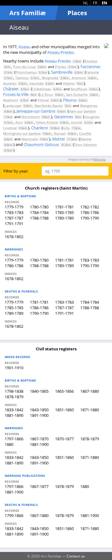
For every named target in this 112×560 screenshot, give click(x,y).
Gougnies (92, 116)
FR (95, 3)
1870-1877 (64, 439)
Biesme (85, 139)
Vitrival (43, 100)
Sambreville (61, 72)
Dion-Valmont (85, 144)
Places (77, 13)
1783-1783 (14, 212)
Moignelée (50, 77)
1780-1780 (39, 207)
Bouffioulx (79, 89)
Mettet (58, 139)
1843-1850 (39, 410)
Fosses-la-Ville (16, 94)
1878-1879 (14, 397)
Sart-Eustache (77, 94)
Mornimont (30, 116)
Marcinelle (29, 139)
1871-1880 (89, 410)
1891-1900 (39, 415)
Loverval (10, 128)
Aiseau (24, 46)
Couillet (85, 133)
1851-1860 (64, 410)
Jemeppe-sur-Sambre (35, 111)
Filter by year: (15, 171)
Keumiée (37, 83)
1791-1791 (14, 223)
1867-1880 (89, 391)
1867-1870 (39, 439)
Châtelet (11, 89)
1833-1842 (14, 410)
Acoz (19, 122)
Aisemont (10, 100)
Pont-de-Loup (24, 66)
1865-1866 (64, 391)
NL (85, 3)
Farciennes (90, 66)
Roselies (90, 61)
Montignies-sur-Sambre (22, 133)
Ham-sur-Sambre (82, 111)
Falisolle (92, 72)
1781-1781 (64, 207)
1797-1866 (14, 439)
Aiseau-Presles (60, 52)
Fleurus (70, 100)
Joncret (76, 122)
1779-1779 (14, 207)
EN (104, 3)
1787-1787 (14, 218)
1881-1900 (39, 444)
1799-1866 (14, 515)
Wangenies (88, 105)
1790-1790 (89, 218)
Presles (60, 66)
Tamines (22, 77)
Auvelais (9, 83)
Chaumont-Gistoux (41, 144)
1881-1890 (14, 415)
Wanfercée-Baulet (49, 105)
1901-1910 (14, 367)
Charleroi (39, 127)
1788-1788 (39, 218)
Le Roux (46, 94)
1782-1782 (89, 207)
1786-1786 (89, 212)
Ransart (60, 133)
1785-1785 (64, 212)
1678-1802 (14, 236)
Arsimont (79, 77)
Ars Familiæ (27, 13)
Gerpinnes (63, 116)
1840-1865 (39, 391)
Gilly (66, 128)
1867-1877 (39, 486)
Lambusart (12, 105)
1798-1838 (14, 391)
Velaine (69, 83)
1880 (9, 444)
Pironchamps (26, 72)
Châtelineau (41, 89)
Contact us (76, 556)
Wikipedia (99, 159)
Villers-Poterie (47, 122)
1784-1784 (39, 212)
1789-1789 (64, 218)
